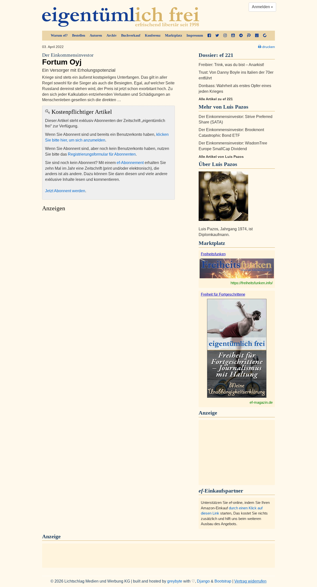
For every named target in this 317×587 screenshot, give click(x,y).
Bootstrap (222, 581)
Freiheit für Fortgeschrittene (223, 294)
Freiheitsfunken (213, 254)
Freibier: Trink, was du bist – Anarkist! (231, 65)
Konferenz (152, 35)
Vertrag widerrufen (250, 581)
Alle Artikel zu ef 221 (216, 99)
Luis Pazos (224, 164)
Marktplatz (173, 35)
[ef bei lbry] (257, 36)
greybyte (174, 581)
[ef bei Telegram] (241, 36)
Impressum (194, 35)
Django (203, 581)
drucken (268, 47)
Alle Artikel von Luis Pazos (221, 157)
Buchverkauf (130, 35)
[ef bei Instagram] (225, 36)
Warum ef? (59, 35)
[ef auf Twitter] (217, 36)
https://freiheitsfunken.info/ (252, 283)
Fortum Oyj (68, 59)
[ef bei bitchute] (265, 36)
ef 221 (226, 55)
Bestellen (78, 35)
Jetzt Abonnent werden (65, 191)
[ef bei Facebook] (209, 36)
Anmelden (261, 7)
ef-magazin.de (261, 402)
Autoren (96, 35)
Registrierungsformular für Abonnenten (102, 154)
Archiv (111, 35)
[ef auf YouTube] (233, 36)
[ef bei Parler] (249, 36)
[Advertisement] (108, 260)
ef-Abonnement (130, 163)
